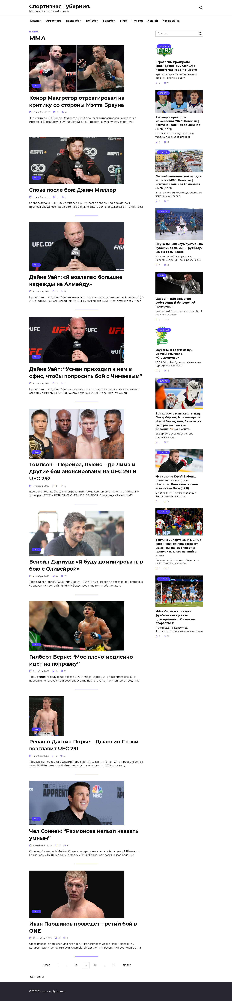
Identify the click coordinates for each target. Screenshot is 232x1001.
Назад (46, 965)
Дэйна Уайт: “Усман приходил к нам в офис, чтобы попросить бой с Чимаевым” (85, 372)
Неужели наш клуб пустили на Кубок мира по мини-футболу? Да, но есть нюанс (179, 247)
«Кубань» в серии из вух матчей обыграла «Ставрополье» (173, 353)
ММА (123, 20)
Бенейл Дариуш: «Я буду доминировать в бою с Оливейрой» (86, 565)
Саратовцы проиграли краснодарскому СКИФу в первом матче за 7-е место (176, 65)
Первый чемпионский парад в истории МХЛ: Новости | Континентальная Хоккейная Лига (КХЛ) (178, 182)
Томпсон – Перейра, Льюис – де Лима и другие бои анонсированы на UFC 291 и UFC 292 (82, 471)
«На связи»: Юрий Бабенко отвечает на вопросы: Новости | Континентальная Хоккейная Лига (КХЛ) (177, 482)
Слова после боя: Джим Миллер (72, 190)
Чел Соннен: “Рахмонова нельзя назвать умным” (83, 834)
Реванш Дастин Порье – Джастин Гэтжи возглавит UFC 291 (84, 745)
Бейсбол (92, 20)
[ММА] (76, 90)
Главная (35, 20)
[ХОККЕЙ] (179, 110)
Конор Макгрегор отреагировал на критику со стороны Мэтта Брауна (77, 101)
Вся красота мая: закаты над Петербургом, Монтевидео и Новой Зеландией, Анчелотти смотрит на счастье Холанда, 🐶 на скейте (178, 421)
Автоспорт (53, 20)
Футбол (137, 20)
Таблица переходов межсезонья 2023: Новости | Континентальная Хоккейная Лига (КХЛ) (177, 122)
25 (114, 965)
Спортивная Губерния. (59, 6)
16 (95, 965)
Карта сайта (171, 20)
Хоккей (153, 20)
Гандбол (109, 20)
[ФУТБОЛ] (179, 237)
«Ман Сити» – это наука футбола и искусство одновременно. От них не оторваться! (175, 617)
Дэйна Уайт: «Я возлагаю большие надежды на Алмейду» (75, 280)
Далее (127, 965)
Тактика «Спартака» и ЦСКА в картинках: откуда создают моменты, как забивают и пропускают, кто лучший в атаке (178, 547)
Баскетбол (73, 20)
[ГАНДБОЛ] (164, 55)
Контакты (37, 976)
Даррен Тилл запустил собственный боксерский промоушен (175, 302)
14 (76, 965)
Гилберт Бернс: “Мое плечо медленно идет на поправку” (81, 660)
